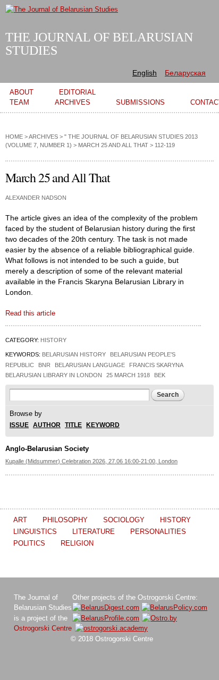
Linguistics (35, 532)
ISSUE (19, 425)
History (53, 340)
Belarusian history (74, 354)
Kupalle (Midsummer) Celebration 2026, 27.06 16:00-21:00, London (91, 461)
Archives (72, 102)
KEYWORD (103, 425)
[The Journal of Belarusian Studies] (61, 9)
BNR (44, 365)
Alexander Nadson (35, 197)
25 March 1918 (128, 375)
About (21, 92)
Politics (29, 543)
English (144, 73)
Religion (77, 543)
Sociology (124, 520)
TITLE (73, 425)
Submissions (140, 102)
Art (20, 520)
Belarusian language (90, 365)
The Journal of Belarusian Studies (99, 43)
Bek (159, 375)
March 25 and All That (113, 145)
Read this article (30, 313)
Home (14, 136)
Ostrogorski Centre (43, 628)
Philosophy (65, 520)
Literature (93, 532)
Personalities (158, 532)
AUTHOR (47, 425)
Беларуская (185, 73)
